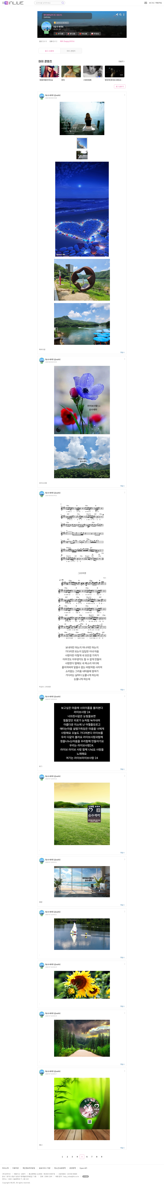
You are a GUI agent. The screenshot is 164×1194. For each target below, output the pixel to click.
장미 (63, 80)
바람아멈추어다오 (46, 80)
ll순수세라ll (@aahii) (52, 95)
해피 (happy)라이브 (67, 41)
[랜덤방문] (120, 14)
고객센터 (85, 1176)
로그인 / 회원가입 (155, 3)
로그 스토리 (49, 51)
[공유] (117, 14)
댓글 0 (122, 352)
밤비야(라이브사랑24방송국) (114, 80)
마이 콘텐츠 (71, 51)
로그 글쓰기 (120, 86)
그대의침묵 (87, 80)
